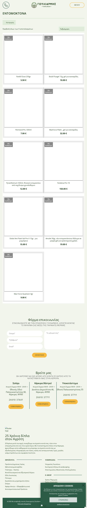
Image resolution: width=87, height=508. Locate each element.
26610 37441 (16, 400)
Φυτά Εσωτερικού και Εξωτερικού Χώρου (19, 472)
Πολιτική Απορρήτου (24, 504)
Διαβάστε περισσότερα (63, 504)
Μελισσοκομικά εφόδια (13, 467)
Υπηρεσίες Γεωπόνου (52, 464)
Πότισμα (8, 478)
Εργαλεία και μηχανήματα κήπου (17, 481)
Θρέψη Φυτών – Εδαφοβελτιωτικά (17, 486)
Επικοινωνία (16, 406)
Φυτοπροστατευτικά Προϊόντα (16, 489)
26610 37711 (43, 397)
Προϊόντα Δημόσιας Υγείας (15, 464)
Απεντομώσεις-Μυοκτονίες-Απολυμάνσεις (60, 470)
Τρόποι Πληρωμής (51, 480)
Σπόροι (7, 484)
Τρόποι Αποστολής (51, 482)
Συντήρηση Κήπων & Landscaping (57, 467)
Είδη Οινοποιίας (11, 475)
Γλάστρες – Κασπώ (12, 470)
